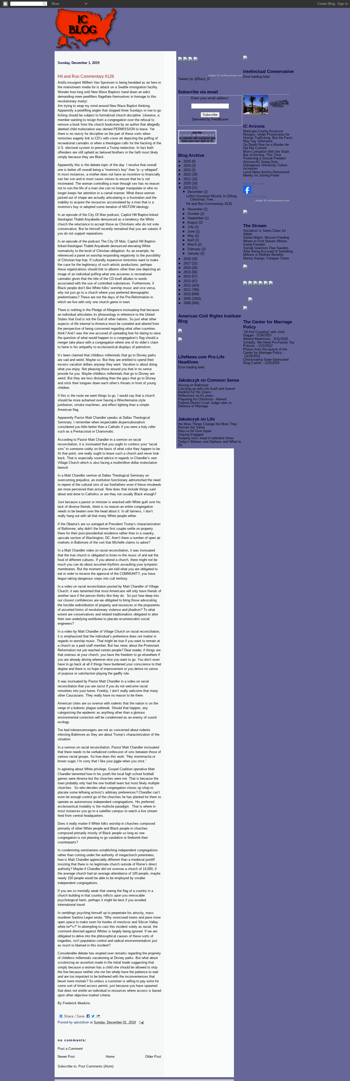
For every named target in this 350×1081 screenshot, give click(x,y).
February (195, 249)
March (193, 244)
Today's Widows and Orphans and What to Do (209, 443)
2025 (187, 161)
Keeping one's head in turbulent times (206, 438)
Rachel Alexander (254, 183)
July (191, 227)
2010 (187, 294)
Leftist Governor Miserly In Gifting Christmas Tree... (211, 197)
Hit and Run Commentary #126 (86, 76)
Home (110, 1056)
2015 (187, 272)
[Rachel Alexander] (247, 192)
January (194, 253)
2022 (187, 174)
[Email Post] (140, 1022)
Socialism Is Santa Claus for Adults (264, 232)
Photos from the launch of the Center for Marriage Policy (265, 351)
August (193, 222)
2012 (187, 285)
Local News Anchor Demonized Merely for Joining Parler (266, 173)
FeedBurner (220, 119)
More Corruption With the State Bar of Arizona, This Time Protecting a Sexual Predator (266, 155)
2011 (187, 290)
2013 (187, 281)
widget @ (260, 200)
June (192, 231)
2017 (187, 263)
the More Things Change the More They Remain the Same (207, 425)
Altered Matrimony (256, 339)
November (196, 209)
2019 (187, 188)
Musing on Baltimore (193, 385)
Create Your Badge (255, 196)
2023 (187, 170)
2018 (187, 259)
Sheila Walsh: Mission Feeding (266, 237)
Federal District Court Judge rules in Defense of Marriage (204, 404)
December (196, 192)
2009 (187, 299)
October (194, 214)
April (191, 240)
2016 (187, 268)
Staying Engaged (190, 434)
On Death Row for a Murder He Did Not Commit (266, 146)
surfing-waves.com (278, 200)
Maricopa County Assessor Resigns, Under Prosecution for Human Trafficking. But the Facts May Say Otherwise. (268, 136)
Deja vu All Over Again (194, 431)
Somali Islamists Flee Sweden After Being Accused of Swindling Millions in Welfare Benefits (268, 251)
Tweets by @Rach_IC (194, 79)
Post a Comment (70, 1049)
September (196, 218)
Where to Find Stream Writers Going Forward (265, 242)
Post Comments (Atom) (96, 1066)
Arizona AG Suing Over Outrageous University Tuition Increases (265, 165)
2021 (187, 179)
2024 (187, 166)
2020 (187, 183)
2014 (187, 276)
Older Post (153, 1056)
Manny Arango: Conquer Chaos (266, 258)
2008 (187, 303)
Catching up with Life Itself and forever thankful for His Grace (206, 390)
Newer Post (66, 1056)
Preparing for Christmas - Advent (202, 399)
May (191, 236)
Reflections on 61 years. (196, 396)
